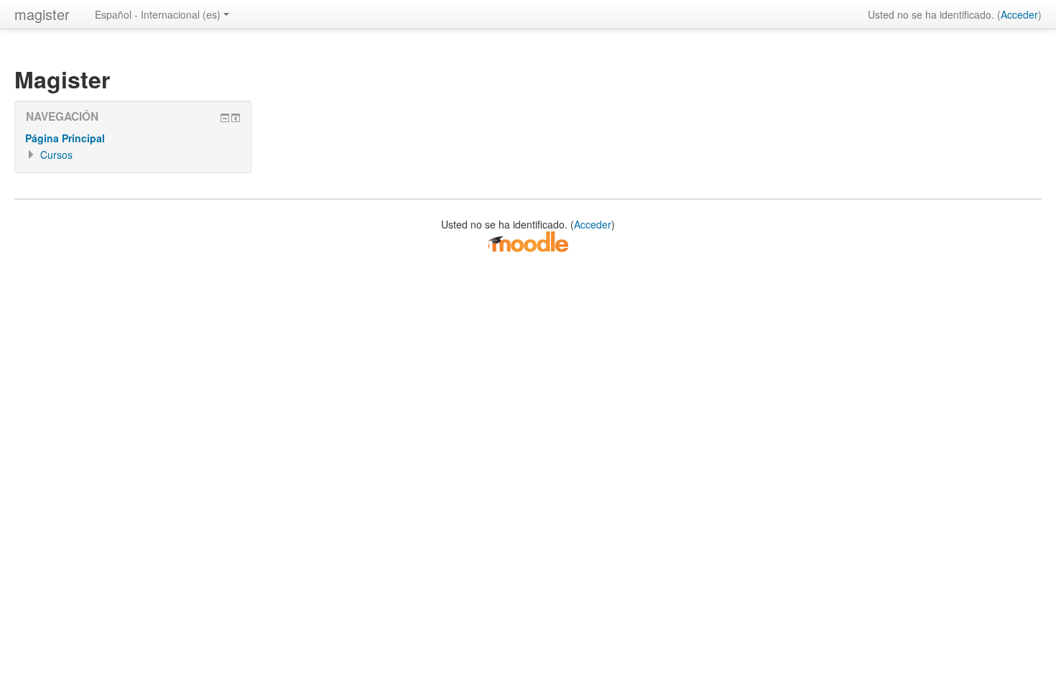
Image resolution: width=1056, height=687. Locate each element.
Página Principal (65, 138)
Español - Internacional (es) (158, 14)
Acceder (1019, 14)
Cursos (56, 154)
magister (42, 14)
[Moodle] (528, 241)
